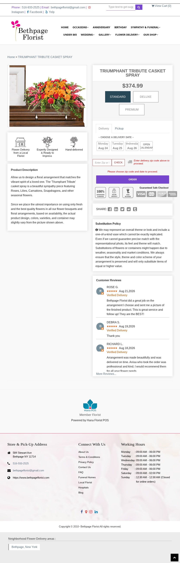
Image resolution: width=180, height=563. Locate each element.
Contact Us (84, 467)
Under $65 (70, 34)
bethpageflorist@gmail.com (68, 7)
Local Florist (85, 482)
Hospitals (83, 487)
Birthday (120, 27)
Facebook (36, 12)
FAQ (80, 472)
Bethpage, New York (24, 546)
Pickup (119, 128)
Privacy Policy (86, 462)
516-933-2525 (31, 7)
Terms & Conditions (89, 457)
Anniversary (101, 27)
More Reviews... (106, 373)
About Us (83, 452)
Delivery (104, 128)
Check (118, 162)
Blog (80, 492)
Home (65, 27)
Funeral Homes (87, 477)
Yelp (51, 12)
